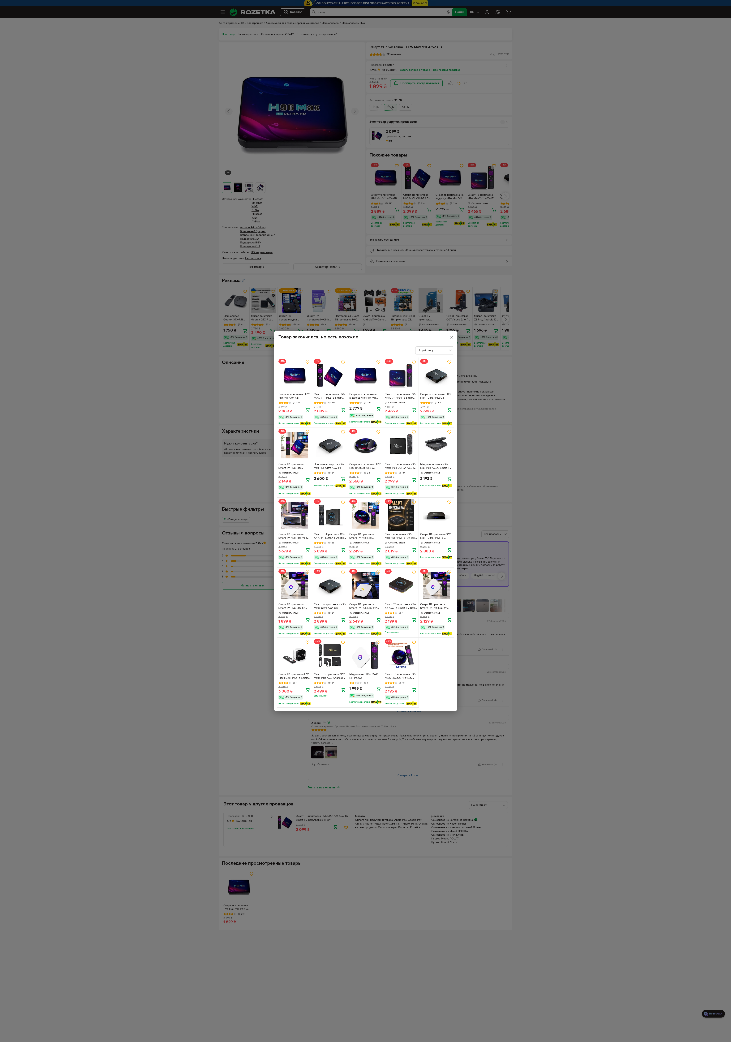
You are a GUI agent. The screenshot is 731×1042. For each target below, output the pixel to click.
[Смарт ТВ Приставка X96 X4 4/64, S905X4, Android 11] (330, 515)
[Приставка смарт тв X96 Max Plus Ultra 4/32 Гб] (330, 445)
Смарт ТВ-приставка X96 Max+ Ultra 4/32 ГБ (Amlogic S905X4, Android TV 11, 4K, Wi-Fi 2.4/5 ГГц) (435, 536)
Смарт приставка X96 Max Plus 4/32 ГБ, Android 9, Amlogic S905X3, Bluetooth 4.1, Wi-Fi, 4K (401, 536)
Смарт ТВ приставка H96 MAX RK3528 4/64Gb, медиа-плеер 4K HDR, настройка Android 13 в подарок (400, 676)
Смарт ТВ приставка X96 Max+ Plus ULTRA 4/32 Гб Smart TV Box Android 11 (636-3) (400, 466)
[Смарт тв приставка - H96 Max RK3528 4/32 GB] (365, 445)
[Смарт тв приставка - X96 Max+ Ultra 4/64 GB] (330, 585)
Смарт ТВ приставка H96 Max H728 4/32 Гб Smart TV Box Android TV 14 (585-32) (293, 676)
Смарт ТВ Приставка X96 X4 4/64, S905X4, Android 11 (330, 536)
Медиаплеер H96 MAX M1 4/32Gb (363, 676)
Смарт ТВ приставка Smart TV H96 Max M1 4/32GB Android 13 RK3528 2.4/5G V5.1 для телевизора (293, 606)
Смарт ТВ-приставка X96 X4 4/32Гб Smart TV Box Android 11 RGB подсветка (401, 606)
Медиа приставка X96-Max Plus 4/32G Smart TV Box (435, 466)
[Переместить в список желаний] (307, 362)
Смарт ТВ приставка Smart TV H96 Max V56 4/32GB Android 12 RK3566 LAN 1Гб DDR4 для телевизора (292, 536)
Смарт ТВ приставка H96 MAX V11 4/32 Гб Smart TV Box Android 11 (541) (329, 396)
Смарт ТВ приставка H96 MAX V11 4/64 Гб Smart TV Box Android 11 (400, 396)
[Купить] (307, 409)
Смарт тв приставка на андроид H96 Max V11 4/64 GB (363, 396)
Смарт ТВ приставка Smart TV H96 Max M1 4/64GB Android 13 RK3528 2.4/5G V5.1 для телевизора (435, 606)
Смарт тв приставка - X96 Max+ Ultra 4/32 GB (436, 396)
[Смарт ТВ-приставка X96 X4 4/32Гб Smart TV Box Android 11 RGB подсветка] (401, 585)
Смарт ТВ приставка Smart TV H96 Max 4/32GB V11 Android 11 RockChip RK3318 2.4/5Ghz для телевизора (294, 466)
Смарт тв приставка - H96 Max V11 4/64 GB (294, 396)
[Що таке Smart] (305, 423)
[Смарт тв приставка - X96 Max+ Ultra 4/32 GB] (436, 375)
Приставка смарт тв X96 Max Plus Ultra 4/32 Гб (329, 466)
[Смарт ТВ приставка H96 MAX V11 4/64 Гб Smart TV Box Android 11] (401, 375)
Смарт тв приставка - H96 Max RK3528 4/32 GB (365, 466)
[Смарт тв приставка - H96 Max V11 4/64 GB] (294, 375)
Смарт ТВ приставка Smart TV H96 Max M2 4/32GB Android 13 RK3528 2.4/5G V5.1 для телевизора (364, 606)
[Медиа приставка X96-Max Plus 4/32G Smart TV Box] (436, 445)
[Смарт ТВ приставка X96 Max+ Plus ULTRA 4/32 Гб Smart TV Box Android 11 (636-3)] (401, 445)
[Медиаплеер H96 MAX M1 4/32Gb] (365, 655)
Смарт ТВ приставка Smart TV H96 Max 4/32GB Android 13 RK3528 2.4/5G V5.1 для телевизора (364, 536)
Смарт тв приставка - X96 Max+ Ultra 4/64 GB (330, 606)
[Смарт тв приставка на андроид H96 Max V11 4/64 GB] (365, 375)
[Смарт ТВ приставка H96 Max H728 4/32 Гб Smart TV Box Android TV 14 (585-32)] (294, 655)
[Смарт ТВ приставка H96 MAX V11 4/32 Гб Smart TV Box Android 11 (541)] (330, 375)
